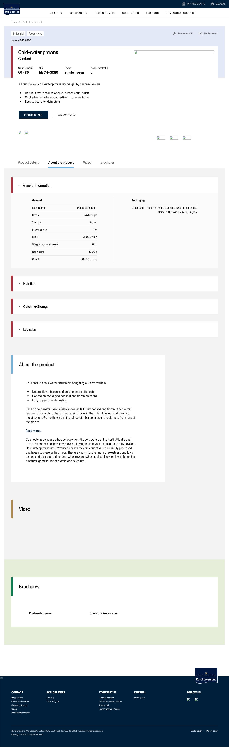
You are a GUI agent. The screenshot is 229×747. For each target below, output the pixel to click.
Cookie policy (196, 730)
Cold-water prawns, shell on (110, 701)
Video (87, 162)
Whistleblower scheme (20, 712)
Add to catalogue (66, 114)
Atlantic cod (104, 705)
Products (152, 13)
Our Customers (105, 13)
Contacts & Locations (180, 13)
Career (14, 708)
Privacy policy (212, 730)
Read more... (33, 430)
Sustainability (78, 13)
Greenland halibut (106, 697)
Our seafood (130, 13)
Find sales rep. (33, 114)
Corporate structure (19, 705)
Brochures (107, 162)
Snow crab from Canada (109, 708)
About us (56, 13)
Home (14, 22)
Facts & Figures (53, 701)
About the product (61, 162)
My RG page (139, 697)
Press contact (17, 697)
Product (26, 22)
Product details (28, 162)
